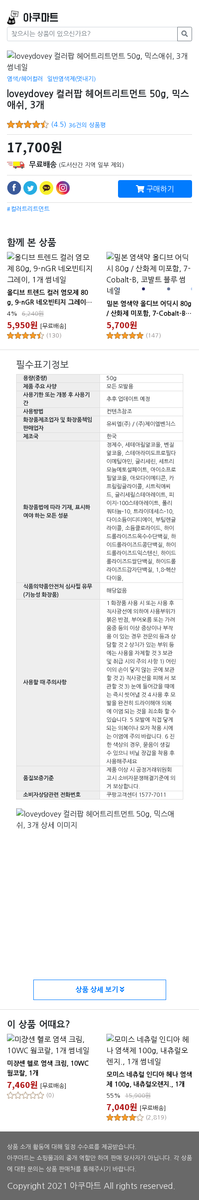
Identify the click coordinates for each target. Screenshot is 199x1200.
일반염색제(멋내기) (71, 79)
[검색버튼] (184, 34)
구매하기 (159, 189)
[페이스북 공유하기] (14, 188)
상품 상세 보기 (97, 989)
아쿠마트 (40, 18)
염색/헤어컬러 (25, 79)
